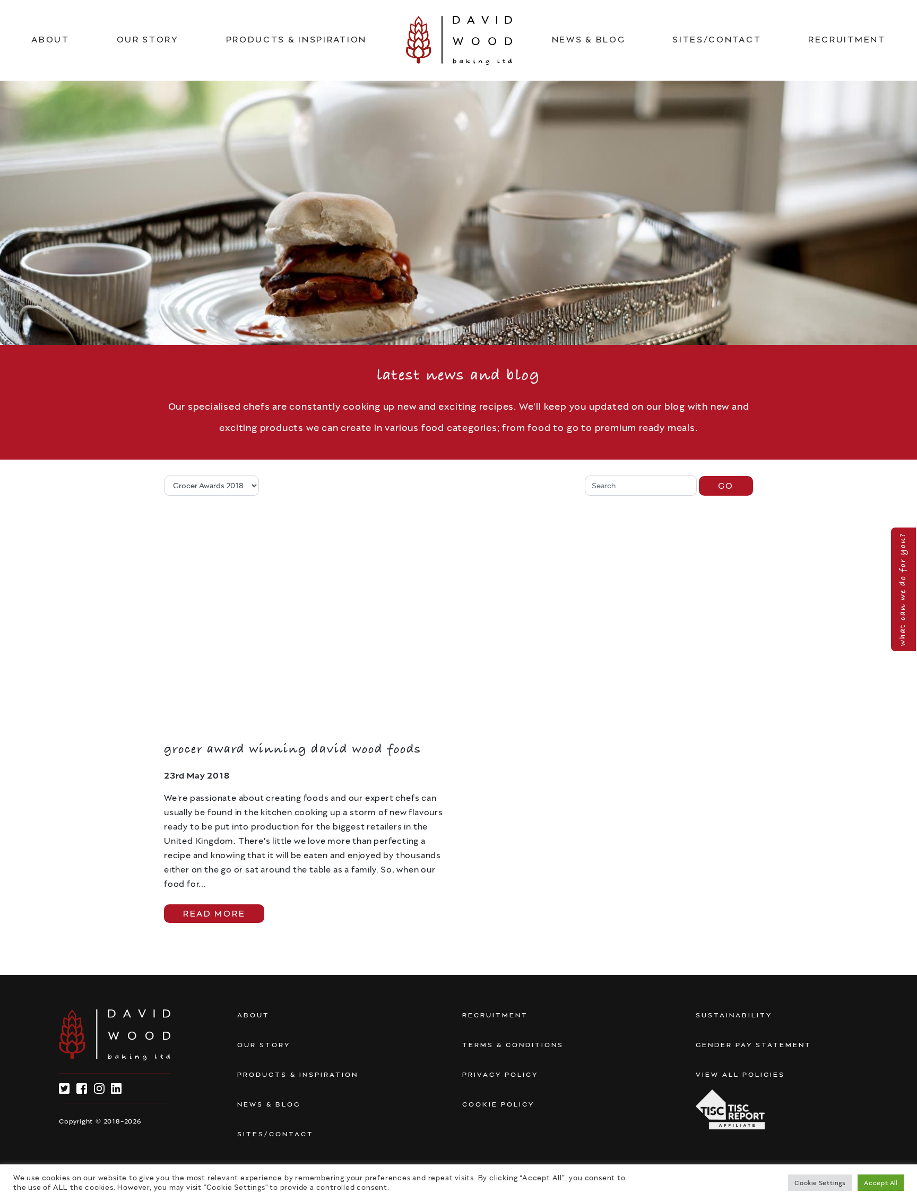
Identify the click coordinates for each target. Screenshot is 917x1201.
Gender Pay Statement (753, 1045)
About (50, 39)
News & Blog (589, 39)
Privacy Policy (500, 1074)
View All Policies (740, 1074)
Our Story (148, 39)
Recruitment (847, 39)
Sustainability (734, 1015)
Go (726, 485)
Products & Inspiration (296, 39)
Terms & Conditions (513, 1045)
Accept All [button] (880, 1183)
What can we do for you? (902, 589)
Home (459, 40)
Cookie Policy (498, 1104)
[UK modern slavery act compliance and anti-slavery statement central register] (730, 1109)
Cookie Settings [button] (820, 1183)
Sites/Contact (716, 39)
